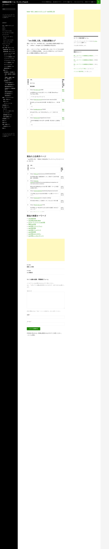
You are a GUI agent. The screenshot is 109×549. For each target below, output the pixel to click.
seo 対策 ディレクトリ (34, 230)
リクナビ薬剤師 (7, 66)
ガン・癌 (5, 45)
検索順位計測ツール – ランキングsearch (15, 2)
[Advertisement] (46, 25)
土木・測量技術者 (8, 84)
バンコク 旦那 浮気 (78, 71)
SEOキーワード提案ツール (90, 1)
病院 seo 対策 (32, 224)
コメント (29, 291)
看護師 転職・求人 (7, 49)
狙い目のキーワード (57, 1)
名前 (28, 314)
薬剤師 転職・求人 (7, 51)
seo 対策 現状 (32, 228)
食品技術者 (7, 95)
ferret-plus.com (38, 204)
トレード (5, 112)
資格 (4, 70)
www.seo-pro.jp (38, 99)
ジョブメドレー (7, 58)
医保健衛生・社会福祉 (9, 72)
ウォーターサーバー (6, 32)
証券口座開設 (6, 116)
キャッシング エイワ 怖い (80, 68)
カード (3, 34)
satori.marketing (38, 190)
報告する (63, 90)
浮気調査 (4, 118)
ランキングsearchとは (46, 1)
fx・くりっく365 (6, 111)
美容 (4, 101)
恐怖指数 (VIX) (6, 114)
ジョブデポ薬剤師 (8, 56)
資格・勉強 (4, 124)
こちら (8, 16)
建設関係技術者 (8, 86)
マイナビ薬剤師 (7, 62)
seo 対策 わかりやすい (34, 234)
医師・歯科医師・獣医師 (10, 74)
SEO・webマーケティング (38, 11)
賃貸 (3, 122)
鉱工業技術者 (8, 93)
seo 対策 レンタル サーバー (36, 236)
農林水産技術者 (8, 91)
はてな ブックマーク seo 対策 (36, 222)
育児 (3, 120)
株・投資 (4, 107)
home (28, 11)
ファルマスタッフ (8, 60)
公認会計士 (5, 126)
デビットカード (6, 42)
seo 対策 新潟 (32, 218)
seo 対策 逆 (30, 271)
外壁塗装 (4, 105)
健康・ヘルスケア (6, 97)
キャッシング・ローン (8, 36)
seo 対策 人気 (51, 11)
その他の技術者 (8, 82)
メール (29, 321)
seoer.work (37, 197)
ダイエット (6, 103)
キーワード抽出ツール (67, 1)
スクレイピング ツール (78, 1)
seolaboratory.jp (38, 109)
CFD (4, 109)
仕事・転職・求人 (6, 47)
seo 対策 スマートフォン (35, 226)
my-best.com (37, 89)
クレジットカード (7, 40)
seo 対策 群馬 (32, 232)
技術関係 (6, 80)
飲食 (3, 128)
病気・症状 (5, 99)
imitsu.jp (36, 173)
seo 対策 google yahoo (34, 220)
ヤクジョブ (6, 64)
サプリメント (5, 43)
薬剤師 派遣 (6, 68)
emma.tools (37, 117)
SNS (3, 29)
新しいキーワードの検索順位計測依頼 (83, 55)
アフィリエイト (5, 30)
